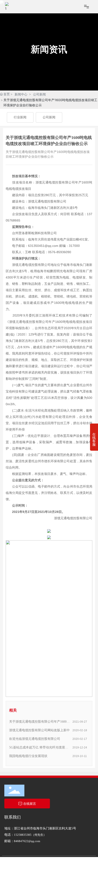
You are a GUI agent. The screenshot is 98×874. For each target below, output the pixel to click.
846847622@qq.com (27, 841)
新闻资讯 (49, 49)
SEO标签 (25, 866)
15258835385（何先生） (30, 834)
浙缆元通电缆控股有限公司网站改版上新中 (39, 730)
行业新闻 (20, 117)
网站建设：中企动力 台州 (50, 871)
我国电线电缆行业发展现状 (28, 756)
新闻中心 (21, 94)
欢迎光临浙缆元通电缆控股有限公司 (34, 739)
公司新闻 (39, 94)
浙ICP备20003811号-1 (17, 871)
